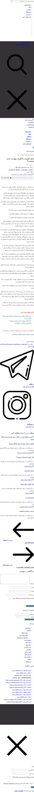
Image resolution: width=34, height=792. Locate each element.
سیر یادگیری (27, 647)
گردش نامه (28, 654)
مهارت (25, 344)
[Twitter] (30, 25)
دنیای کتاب (28, 642)
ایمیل (32, 591)
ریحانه (29, 672)
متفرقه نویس (27, 657)
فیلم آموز (28, 649)
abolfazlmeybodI (26, 677)
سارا (29, 697)
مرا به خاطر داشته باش (26, 783)
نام (33, 587)
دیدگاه (32, 583)
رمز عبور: (31, 773)
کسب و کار (28, 652)
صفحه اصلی (27, 5)
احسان (29, 684)
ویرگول (28, 334)
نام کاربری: (31, 770)
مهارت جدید (21, 344)
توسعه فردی (24, 169)
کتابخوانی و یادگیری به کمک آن (23, 323)
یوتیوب (32, 334)
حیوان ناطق (25, 632)
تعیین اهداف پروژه (17, 670)
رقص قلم (28, 645)
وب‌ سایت (31, 594)
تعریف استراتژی (29, 470)
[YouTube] (30, 23)
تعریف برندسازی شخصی (26, 511)
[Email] (30, 32)
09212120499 (26, 42)
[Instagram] (30, 20)
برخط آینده (28, 628)
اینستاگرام (15, 334)
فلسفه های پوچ (24, 635)
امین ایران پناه (19, 167)
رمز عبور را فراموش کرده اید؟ (11, 783)
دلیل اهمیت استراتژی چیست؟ (25, 457)
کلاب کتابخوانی (18, 675)
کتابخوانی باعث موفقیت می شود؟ (13, 699)
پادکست (29, 9)
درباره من (28, 14)
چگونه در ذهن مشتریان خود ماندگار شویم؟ (21, 443)
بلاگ (30, 7)
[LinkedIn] (30, 27)
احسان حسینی (27, 692)
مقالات (29, 659)
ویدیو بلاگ (28, 12)
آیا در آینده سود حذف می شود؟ (14, 680)
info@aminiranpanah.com (22, 45)
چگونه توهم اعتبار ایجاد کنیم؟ (14, 701)
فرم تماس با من (26, 17)
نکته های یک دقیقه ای (14, 169)
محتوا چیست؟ (30, 497)
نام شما (32, 614)
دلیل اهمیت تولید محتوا (27, 484)
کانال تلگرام (22, 334)
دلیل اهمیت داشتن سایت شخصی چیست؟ (20, 321)
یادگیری (6, 344)
